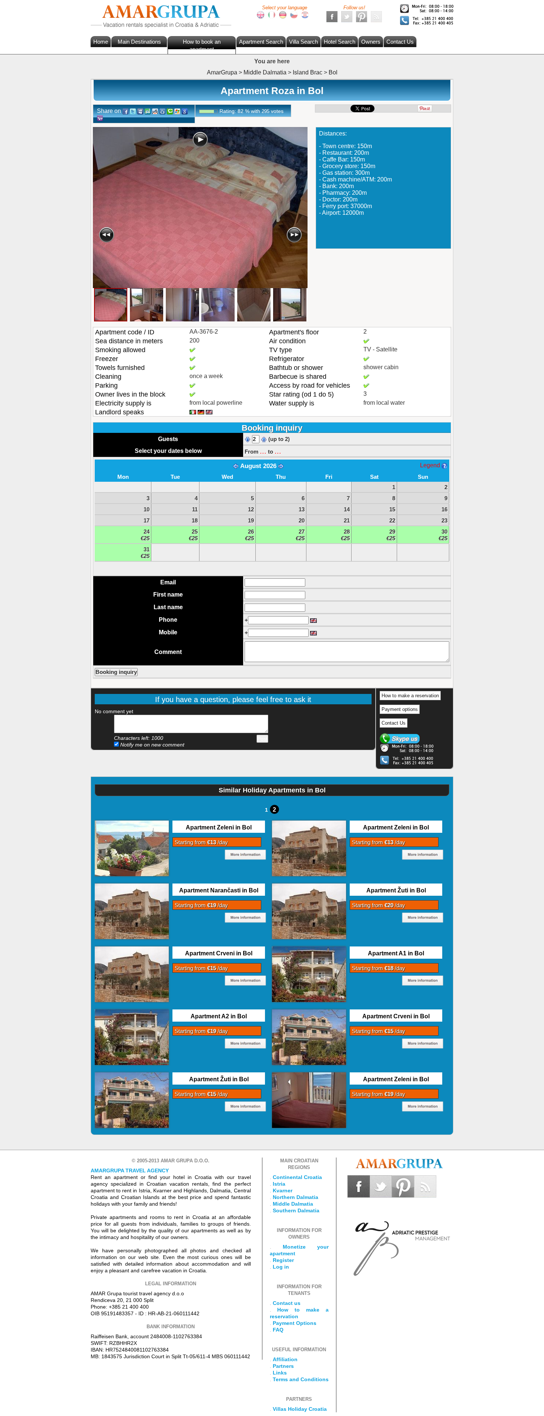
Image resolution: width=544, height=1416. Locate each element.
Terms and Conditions (301, 1379)
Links (280, 1373)
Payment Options (294, 1323)
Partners (283, 1366)
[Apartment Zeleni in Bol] (132, 848)
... (263, 451)
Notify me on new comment (151, 745)
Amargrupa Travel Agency (130, 1170)
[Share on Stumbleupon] (148, 111)
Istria (279, 1184)
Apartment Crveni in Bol (218, 953)
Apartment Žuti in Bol (396, 890)
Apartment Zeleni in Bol (219, 827)
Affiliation (285, 1359)
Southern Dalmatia (296, 1210)
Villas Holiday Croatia (300, 1409)
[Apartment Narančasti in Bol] (132, 911)
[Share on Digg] (162, 111)
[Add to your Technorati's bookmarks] (170, 111)
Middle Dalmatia (293, 1204)
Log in (281, 1267)
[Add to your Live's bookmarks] (177, 111)
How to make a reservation (410, 695)
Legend (430, 465)
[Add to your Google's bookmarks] (185, 111)
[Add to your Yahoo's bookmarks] (100, 117)
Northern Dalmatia (295, 1197)
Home (100, 42)
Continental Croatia (297, 1177)
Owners (370, 42)
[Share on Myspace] (140, 111)
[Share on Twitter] (133, 111)
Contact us (286, 1303)
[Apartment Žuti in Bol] (309, 911)
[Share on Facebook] (125, 111)
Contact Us (400, 42)
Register (283, 1260)
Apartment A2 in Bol (219, 1016)
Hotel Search (339, 42)
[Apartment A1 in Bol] (309, 974)
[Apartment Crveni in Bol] (132, 974)
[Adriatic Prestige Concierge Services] (400, 1237)
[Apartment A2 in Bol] (132, 1037)
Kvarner (282, 1190)
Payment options (400, 709)
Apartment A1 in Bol (396, 953)
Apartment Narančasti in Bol (218, 890)
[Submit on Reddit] (155, 111)
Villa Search (303, 42)
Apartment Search (261, 42)
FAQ (278, 1330)
